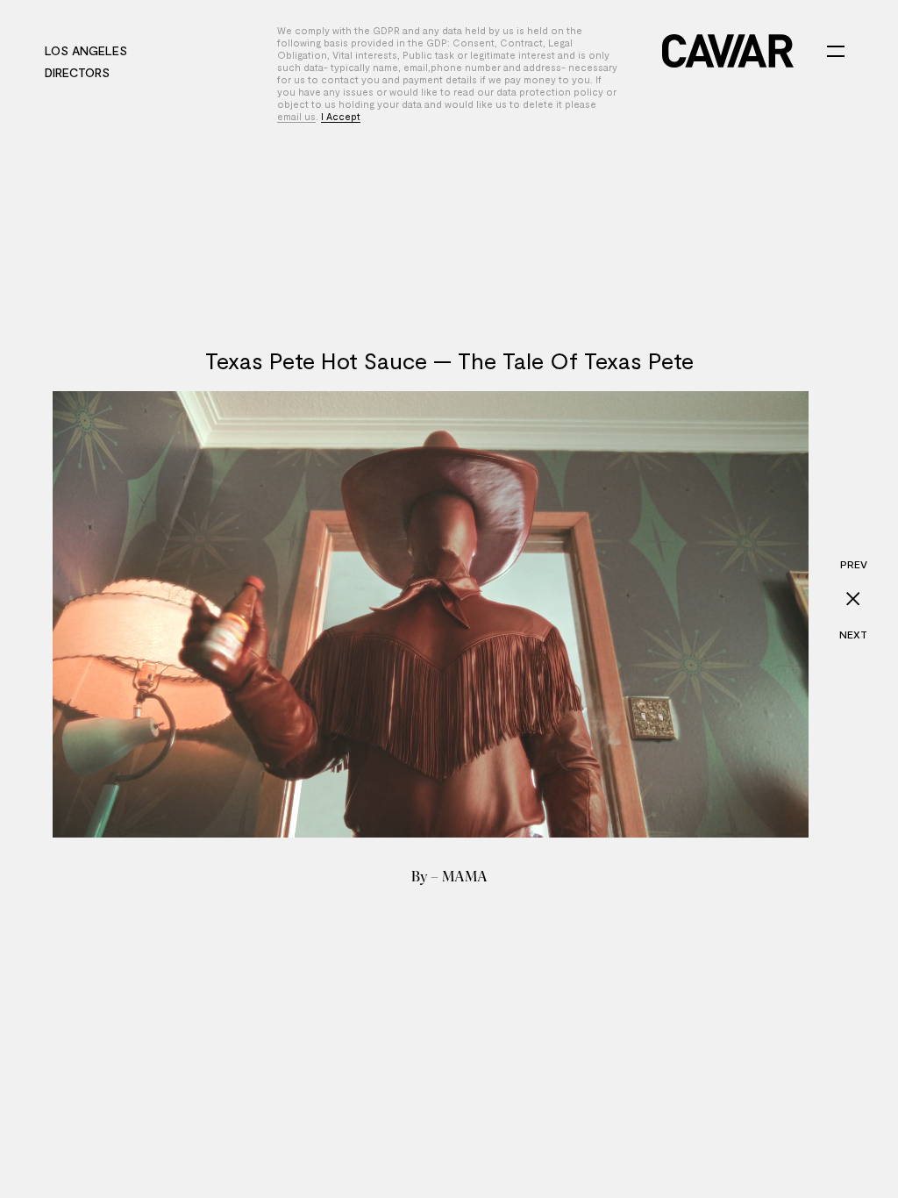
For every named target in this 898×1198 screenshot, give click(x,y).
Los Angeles (86, 50)
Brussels (223, 50)
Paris (160, 50)
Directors (77, 72)
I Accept (340, 116)
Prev (853, 564)
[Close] (853, 599)
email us (296, 116)
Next (853, 634)
